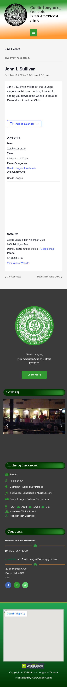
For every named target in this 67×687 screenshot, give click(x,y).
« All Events (12, 49)
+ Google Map (46, 248)
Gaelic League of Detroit (45, 10)
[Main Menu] (33, 32)
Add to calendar (24, 123)
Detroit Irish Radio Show (48, 276)
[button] (7, 425)
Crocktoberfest (14, 276)
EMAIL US (10, 559)
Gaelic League (15, 168)
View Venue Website (18, 263)
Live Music (30, 168)
